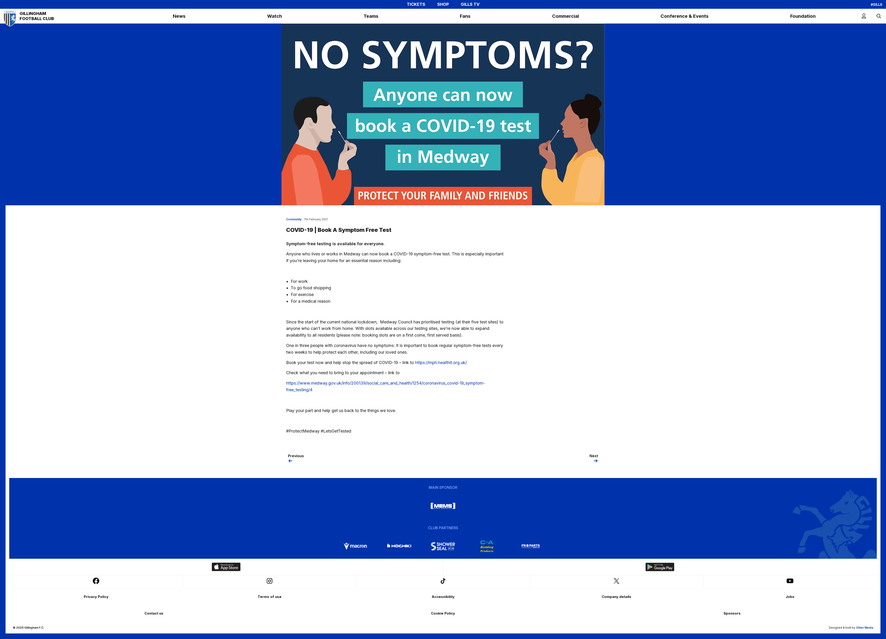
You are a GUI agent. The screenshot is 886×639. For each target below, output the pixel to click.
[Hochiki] (399, 546)
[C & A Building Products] (487, 546)
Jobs (790, 596)
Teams (371, 16)
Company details (616, 596)
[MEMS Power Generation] (443, 506)
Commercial (565, 16)
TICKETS (416, 4)
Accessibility (443, 596)
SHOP (443, 4)
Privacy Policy (96, 596)
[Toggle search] (878, 16)
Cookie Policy (443, 613)
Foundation (803, 16)
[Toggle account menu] (864, 16)
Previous (296, 456)
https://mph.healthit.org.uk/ (441, 362)
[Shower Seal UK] (443, 546)
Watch (274, 16)
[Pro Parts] (530, 546)
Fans (465, 16)
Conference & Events (685, 16)
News (179, 16)
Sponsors (732, 613)
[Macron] (355, 546)
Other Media (864, 627)
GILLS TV (470, 4)
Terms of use (269, 596)
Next (594, 456)
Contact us (153, 613)
